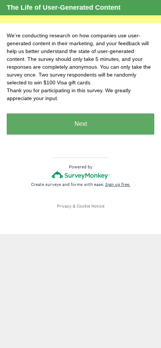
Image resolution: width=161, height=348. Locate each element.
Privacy (64, 206)
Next (81, 124)
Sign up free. (117, 184)
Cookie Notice (90, 206)
